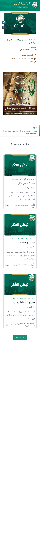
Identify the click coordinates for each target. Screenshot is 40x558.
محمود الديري (24, 50)
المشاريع (29, 188)
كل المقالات (20, 337)
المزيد (7, 205)
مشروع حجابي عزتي (26, 183)
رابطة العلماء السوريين (21, 205)
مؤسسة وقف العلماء (26, 242)
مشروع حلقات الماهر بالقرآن (23, 302)
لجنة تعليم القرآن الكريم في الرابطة (20, 325)
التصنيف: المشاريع (27, 55)
